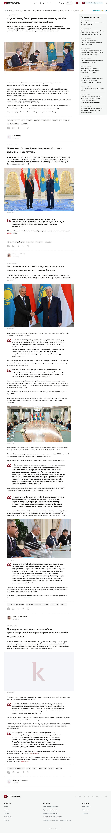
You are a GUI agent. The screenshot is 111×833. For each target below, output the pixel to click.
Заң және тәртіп (29, 10)
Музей (51, 773)
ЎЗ (101, 3)
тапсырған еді (34, 758)
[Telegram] (18, 128)
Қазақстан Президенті (42, 120)
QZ (86, 3)
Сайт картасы (86, 811)
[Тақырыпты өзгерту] (77, 3)
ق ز (99, 3)
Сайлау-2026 (75, 10)
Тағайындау (19, 10)
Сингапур (39, 242)
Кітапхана (42, 773)
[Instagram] (8, 128)
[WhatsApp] (13, 128)
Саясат (6, 814)
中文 (95, 3)
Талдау (61, 3)
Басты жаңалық (13, 124)
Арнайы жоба (47, 10)
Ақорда (11, 10)
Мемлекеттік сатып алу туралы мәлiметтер (57, 824)
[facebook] (88, 801)
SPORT (69, 3)
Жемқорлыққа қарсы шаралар (52, 821)
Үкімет (29, 120)
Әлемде (6, 824)
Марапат (30, 242)
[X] (28, 128)
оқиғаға (9, 233)
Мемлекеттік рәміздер (50, 817)
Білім (35, 773)
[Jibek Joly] (97, 10)
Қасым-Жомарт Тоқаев (16, 242)
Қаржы (66, 120)
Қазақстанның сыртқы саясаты (37, 604)
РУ (89, 3)
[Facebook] (23, 128)
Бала (28, 773)
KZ (83, 3)
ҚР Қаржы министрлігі (16, 120)
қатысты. (28, 598)
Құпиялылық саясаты (50, 814)
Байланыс (85, 814)
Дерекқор (38, 10)
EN (92, 3)
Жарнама (85, 817)
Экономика (57, 120)
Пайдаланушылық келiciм (51, 811)
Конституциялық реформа (61, 10)
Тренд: (6, 10)
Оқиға (6, 811)
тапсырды (24, 766)
